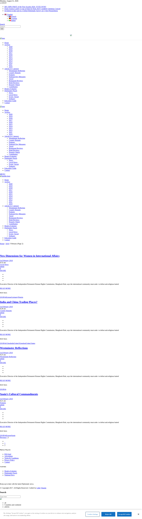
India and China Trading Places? (18, 302)
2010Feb (3, 297)
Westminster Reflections (14, 348)
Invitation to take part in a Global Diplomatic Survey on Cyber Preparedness (31, 11)
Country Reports (6, 311)
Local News (4, 265)
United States (30, 343)
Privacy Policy (9, 460)
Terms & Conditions (11, 458)
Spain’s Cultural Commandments (19, 394)
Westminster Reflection (8, 357)
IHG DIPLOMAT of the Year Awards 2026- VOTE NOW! (25, 7)
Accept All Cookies (124, 514)
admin (2, 267)
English (9, 14)
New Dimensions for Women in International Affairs (29, 255)
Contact (7, 462)
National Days (9, 475)
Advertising (8, 456)
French (13, 16)
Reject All (108, 514)
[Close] (138, 514)
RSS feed (7, 454)
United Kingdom (20, 343)
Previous (3, 437)
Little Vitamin (41, 488)
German (14, 18)
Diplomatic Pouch (10, 473)
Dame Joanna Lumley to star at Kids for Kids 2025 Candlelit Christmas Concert (32, 9)
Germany (14, 297)
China (8, 343)
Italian (13, 20)
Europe (8, 297)
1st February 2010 (6, 261)
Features (3, 403)
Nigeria (20, 297)
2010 (7, 244)
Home (2, 244)
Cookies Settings (92, 514)
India (12, 343)
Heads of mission (10, 471)
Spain (13, 435)
